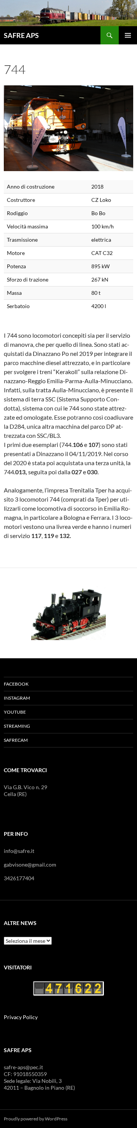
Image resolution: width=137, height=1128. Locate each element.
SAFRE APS (21, 35)
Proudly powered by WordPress (35, 1119)
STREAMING (17, 726)
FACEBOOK (16, 684)
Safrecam (16, 740)
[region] (68, 613)
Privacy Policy (21, 1017)
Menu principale (128, 35)
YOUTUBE (15, 712)
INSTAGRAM (17, 698)
